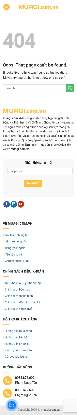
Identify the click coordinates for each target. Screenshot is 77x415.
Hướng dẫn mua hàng (18, 330)
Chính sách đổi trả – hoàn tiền (23, 302)
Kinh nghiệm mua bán (18, 350)
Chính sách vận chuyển (19, 308)
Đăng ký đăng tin (15, 248)
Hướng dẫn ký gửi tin (17, 343)
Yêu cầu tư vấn (14, 254)
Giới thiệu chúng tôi (16, 235)
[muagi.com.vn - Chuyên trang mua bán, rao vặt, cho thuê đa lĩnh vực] (38, 7)
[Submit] (70, 88)
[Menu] (6, 7)
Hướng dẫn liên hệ (16, 337)
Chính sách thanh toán (19, 295)
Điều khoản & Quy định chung (23, 283)
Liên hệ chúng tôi (15, 241)
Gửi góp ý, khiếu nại (16, 356)
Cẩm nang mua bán (17, 260)
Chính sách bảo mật (17, 289)
